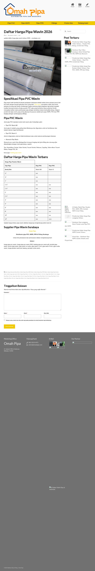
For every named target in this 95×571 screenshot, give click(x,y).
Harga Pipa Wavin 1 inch (51, 274)
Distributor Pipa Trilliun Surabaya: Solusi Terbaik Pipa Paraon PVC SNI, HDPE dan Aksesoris (77, 51)
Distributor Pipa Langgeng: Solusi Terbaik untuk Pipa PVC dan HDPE (77, 224)
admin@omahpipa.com (35, 345)
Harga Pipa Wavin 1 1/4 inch (39, 274)
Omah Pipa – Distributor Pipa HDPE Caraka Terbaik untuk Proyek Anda (77, 238)
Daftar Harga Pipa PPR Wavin (40, 272)
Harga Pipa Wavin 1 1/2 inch (26, 274)
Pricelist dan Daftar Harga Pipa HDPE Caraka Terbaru (81, 231)
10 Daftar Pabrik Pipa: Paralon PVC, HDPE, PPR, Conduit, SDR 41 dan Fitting (81, 209)
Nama (5, 313)
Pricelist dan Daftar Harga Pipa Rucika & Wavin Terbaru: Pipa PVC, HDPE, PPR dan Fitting (81, 68)
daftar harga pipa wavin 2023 (13, 274)
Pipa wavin (37, 104)
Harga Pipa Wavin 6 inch (32, 278)
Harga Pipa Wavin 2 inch (42, 276)
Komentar (6, 292)
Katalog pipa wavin (15, 152)
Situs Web (46, 313)
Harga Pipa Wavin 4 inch (21, 278)
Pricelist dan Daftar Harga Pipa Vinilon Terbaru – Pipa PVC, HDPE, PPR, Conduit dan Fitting (77, 60)
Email (25, 313)
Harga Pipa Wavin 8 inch (43, 278)
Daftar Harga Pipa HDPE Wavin (27, 272)
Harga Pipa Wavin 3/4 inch (9, 278)
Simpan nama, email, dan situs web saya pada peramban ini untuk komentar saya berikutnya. (28, 320)
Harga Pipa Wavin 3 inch (53, 276)
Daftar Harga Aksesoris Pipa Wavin (12, 272)
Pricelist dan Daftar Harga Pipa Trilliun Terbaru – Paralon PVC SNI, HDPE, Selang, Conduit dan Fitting (77, 43)
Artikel (15, 35)
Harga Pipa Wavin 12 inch (18, 276)
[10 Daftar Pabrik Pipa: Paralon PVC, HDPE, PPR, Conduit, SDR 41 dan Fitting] (59, 488)
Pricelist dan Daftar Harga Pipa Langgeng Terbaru (81, 217)
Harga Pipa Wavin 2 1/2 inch (30, 276)
